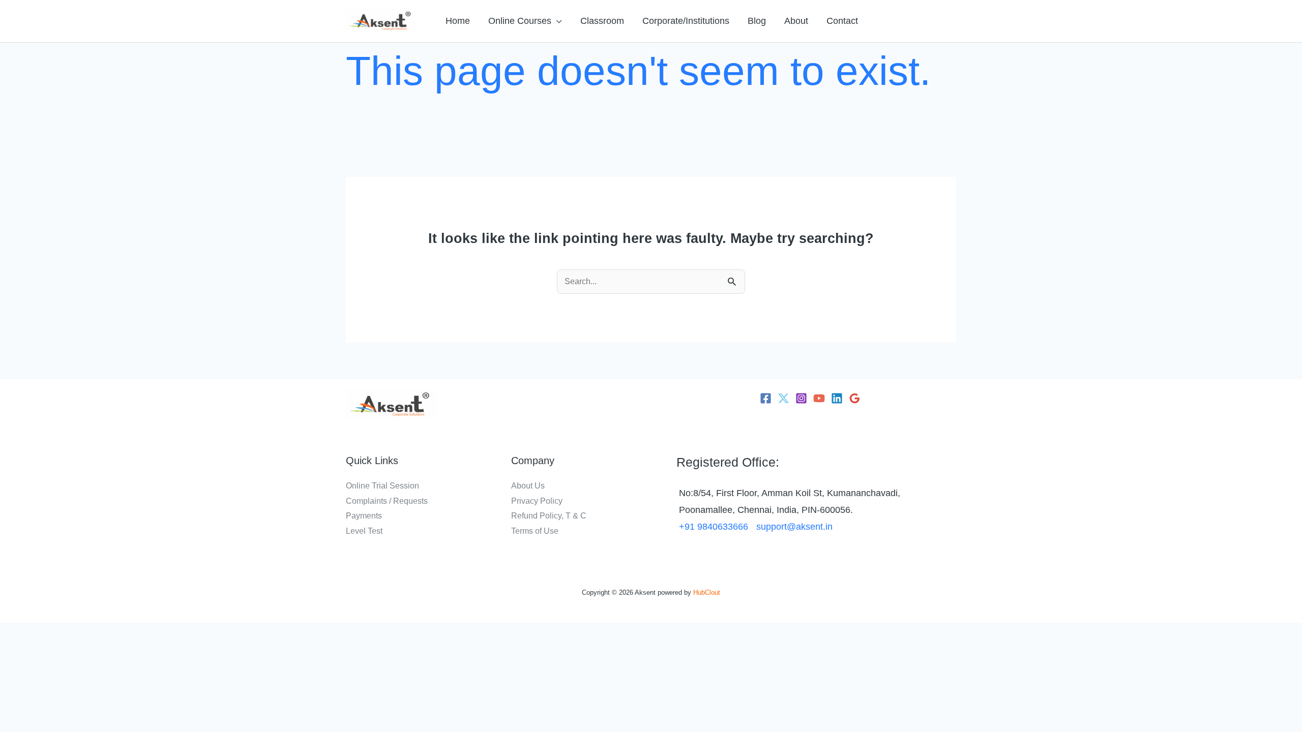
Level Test (364, 531)
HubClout (706, 592)
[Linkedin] (837, 398)
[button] (556, 21)
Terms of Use (534, 531)
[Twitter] (783, 398)
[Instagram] (801, 398)
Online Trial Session (382, 485)
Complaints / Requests (387, 501)
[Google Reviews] (855, 398)
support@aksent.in (794, 527)
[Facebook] (766, 398)
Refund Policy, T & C (548, 515)
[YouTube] (819, 398)
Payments (364, 515)
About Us (528, 485)
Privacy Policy (537, 501)
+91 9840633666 (713, 527)
